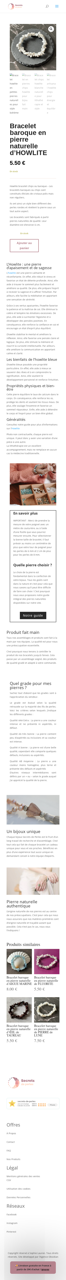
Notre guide (33, 615)
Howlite (16, 428)
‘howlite (12, 272)
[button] (51, 29)
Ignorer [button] (45, 1269)
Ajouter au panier (24, 245)
